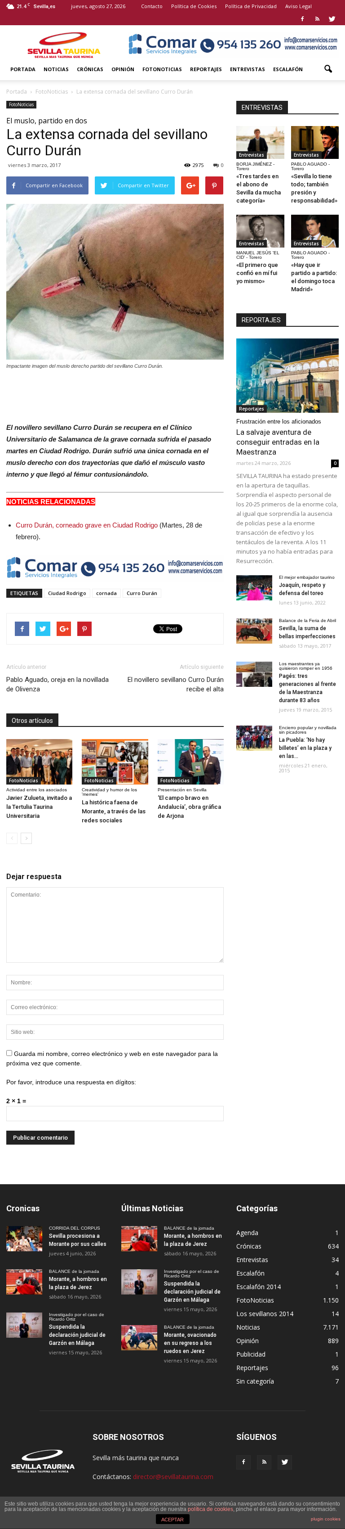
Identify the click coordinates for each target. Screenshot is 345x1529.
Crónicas (90, 69)
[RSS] (317, 19)
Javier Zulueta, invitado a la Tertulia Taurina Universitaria (39, 806)
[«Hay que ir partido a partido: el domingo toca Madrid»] (315, 231)
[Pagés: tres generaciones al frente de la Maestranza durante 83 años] (254, 674)
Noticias (56, 69)
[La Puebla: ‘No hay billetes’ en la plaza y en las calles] (254, 738)
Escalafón (288, 69)
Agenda (247, 1232)
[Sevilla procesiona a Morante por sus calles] (24, 1238)
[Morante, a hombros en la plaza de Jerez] (24, 1281)
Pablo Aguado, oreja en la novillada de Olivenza (57, 684)
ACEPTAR (172, 1519)
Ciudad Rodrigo (67, 593)
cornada (106, 593)
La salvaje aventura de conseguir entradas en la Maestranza (277, 442)
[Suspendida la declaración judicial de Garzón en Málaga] (24, 1325)
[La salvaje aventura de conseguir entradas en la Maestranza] (287, 375)
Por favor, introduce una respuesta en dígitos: (71, 1082)
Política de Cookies (194, 6)
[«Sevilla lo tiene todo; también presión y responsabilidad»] (315, 142)
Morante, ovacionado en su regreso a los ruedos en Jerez (190, 1343)
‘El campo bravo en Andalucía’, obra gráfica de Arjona (189, 806)
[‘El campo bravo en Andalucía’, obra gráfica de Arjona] (191, 762)
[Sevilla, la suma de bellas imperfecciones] (254, 631)
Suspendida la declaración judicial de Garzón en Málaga (77, 1335)
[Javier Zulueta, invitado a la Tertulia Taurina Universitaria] (39, 762)
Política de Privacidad (251, 6)
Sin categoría (255, 1381)
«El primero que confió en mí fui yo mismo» (257, 273)
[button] (328, 69)
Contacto (152, 6)
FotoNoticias (162, 69)
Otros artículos (32, 720)
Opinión (122, 69)
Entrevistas (247, 69)
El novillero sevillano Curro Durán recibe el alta (176, 684)
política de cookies (210, 1509)
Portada (22, 69)
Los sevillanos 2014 (264, 1313)
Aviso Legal (298, 6)
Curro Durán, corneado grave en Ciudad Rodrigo (87, 525)
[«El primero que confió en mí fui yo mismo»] (260, 231)
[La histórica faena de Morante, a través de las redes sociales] (115, 762)
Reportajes (206, 69)
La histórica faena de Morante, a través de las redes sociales (114, 811)
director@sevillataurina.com (173, 1476)
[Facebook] (302, 19)
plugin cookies (326, 1518)
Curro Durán (142, 593)
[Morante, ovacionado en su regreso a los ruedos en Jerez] (139, 1337)
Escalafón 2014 (258, 1286)
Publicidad (250, 1354)
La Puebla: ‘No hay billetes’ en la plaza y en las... (305, 748)
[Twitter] (332, 19)
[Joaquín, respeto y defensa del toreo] (254, 587)
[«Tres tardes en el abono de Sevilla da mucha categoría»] (260, 142)
